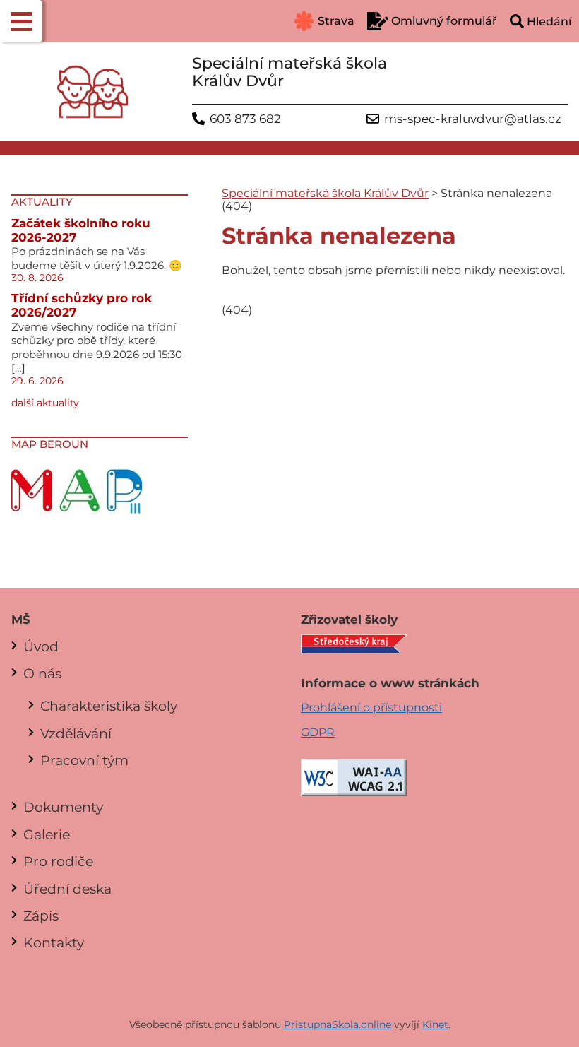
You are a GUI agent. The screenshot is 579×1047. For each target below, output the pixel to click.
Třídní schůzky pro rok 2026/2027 (81, 305)
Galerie (46, 834)
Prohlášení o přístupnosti (371, 707)
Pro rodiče (58, 861)
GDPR (318, 732)
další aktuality (45, 402)
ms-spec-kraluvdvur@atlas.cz (472, 119)
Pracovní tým (84, 760)
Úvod (41, 646)
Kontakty (53, 942)
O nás (42, 673)
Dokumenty (63, 806)
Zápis (41, 915)
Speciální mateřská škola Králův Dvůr (325, 193)
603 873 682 (245, 119)
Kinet (435, 1024)
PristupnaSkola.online (337, 1024)
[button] (21, 21)
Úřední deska (67, 888)
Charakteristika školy (108, 705)
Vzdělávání (76, 733)
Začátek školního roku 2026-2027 (80, 230)
